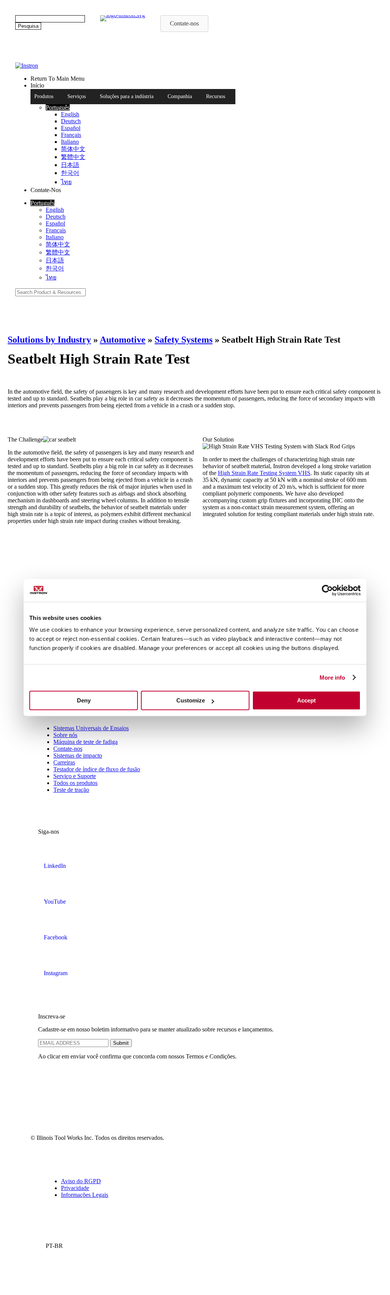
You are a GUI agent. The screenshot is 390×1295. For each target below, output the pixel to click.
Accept (306, 700)
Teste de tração (71, 790)
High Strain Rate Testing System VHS (264, 473)
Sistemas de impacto (77, 755)
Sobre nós (65, 735)
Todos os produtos (75, 783)
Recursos (215, 96)
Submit (121, 1043)
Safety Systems (184, 340)
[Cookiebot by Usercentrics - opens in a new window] (327, 590)
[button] (58, 107)
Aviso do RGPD (81, 1181)
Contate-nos (67, 748)
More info (332, 677)
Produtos (43, 96)
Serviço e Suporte (74, 776)
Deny (84, 700)
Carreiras (64, 762)
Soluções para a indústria (126, 96)
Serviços (76, 96)
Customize (190, 700)
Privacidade (75, 1188)
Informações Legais (84, 1195)
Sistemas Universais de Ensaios (91, 728)
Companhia (180, 96)
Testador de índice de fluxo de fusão (96, 769)
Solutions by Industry (49, 340)
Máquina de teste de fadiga (85, 742)
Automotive (122, 340)
